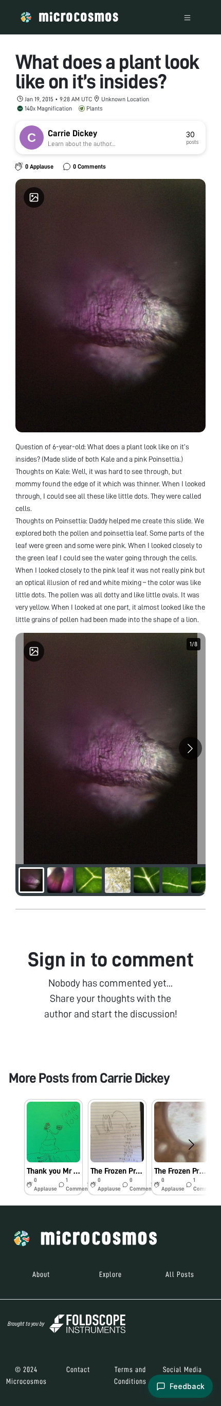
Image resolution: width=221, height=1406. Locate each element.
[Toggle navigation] (187, 17)
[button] (53, 1147)
